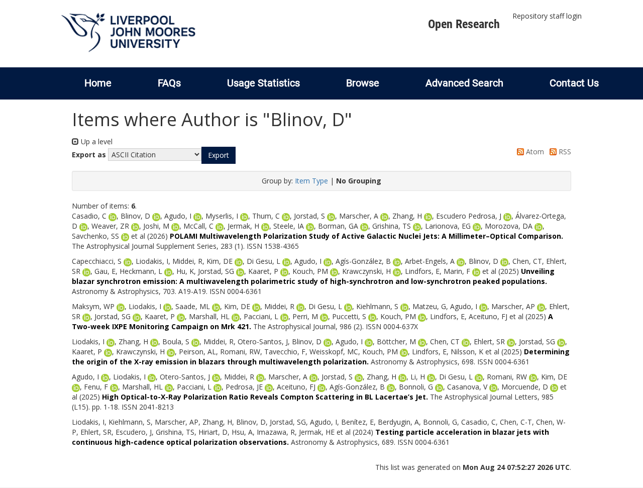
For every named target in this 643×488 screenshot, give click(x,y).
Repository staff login (547, 16)
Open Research (464, 24)
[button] (218, 155)
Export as (89, 154)
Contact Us (574, 83)
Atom (534, 151)
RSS (564, 151)
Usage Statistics (263, 83)
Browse (362, 83)
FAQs (169, 83)
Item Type (311, 180)
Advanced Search (464, 83)
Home (98, 83)
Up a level (96, 141)
